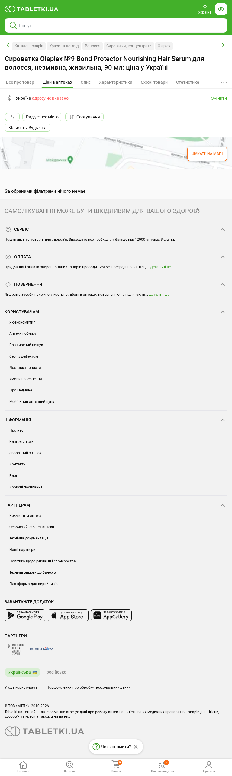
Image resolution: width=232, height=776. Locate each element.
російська (56, 672)
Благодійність (21, 442)
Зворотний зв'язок (25, 453)
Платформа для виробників (33, 584)
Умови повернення (25, 379)
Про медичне (20, 390)
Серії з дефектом (23, 356)
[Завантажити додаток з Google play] (25, 615)
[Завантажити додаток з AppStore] (68, 615)
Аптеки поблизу (23, 333)
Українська (19, 672)
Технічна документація (29, 538)
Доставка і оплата (25, 367)
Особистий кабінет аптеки (31, 527)
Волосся (92, 45)
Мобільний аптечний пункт (32, 402)
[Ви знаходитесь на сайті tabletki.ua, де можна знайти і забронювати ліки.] (32, 9)
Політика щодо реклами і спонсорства (42, 561)
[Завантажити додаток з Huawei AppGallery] (111, 615)
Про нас (16, 430)
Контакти (17, 464)
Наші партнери (22, 550)
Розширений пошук (26, 345)
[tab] (57, 82)
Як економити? (22, 322)
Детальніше (160, 267)
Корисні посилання (26, 487)
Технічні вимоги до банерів (32, 572)
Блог (13, 476)
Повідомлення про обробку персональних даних (88, 687)
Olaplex (164, 45)
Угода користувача (21, 687)
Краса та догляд (64, 45)
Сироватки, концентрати (129, 45)
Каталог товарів (28, 45)
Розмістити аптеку (25, 516)
